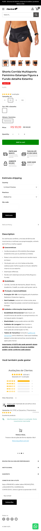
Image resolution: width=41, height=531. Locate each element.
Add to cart (20, 142)
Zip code (5, 202)
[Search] (36, 14)
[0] (37, 9)
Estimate (9, 215)
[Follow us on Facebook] (3, 519)
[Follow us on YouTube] (16, 519)
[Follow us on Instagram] (7, 519)
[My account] (32, 9)
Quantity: (5, 134)
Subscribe (9, 502)
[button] (6, 94)
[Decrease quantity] (13, 134)
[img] (6, 412)
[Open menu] (3, 9)
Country (5, 182)
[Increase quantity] (24, 134)
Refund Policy (7, 224)
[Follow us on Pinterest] (12, 519)
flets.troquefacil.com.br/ (20, 441)
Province (5, 192)
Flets (4, 87)
